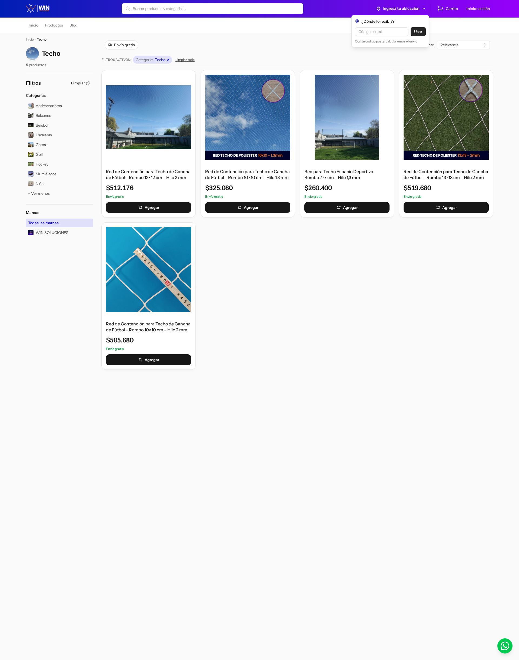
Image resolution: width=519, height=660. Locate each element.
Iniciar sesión (478, 8)
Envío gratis (124, 44)
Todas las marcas (43, 222)
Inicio (30, 39)
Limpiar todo (185, 60)
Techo (152, 59)
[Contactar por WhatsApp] (505, 646)
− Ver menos (39, 193)
